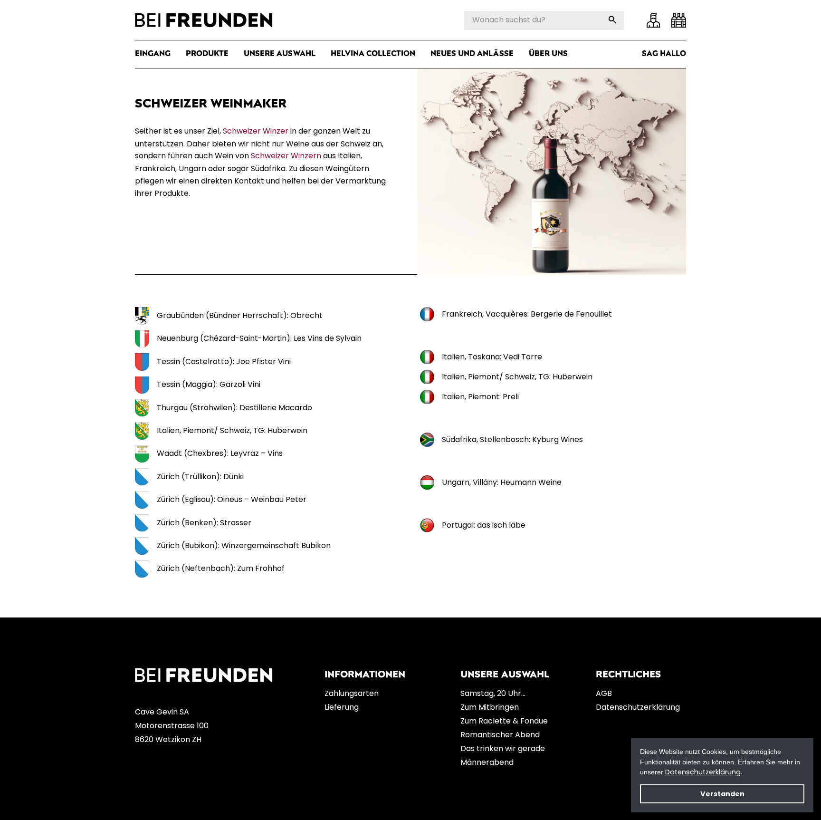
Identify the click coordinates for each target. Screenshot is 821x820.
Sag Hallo (664, 54)
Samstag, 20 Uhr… (492, 693)
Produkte (207, 54)
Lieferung (342, 707)
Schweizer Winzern (286, 155)
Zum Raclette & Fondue (504, 720)
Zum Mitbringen (489, 707)
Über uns (548, 54)
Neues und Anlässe (472, 54)
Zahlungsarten (352, 693)
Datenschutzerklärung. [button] (703, 772)
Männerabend (487, 762)
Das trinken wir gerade (502, 748)
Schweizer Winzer (255, 130)
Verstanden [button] (722, 794)
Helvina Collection (373, 54)
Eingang (153, 54)
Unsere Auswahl (279, 54)
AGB (604, 693)
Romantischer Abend (500, 734)
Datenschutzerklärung (638, 707)
